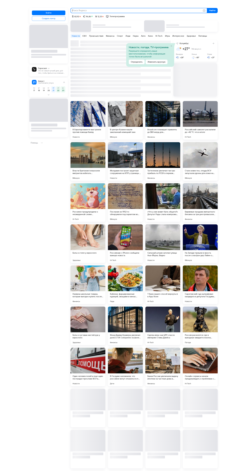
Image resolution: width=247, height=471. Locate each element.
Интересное (178, 36)
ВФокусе (113, 137)
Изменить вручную (156, 62)
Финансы (110, 36)
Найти (212, 10)
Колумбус (184, 43)
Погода (188, 342)
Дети (112, 384)
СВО (84, 36)
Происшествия (96, 36)
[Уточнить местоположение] (176, 43)
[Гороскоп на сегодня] (48, 70)
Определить (137, 62)
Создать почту (48, 18)
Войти (48, 13)
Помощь (34, 143)
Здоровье (191, 36)
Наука (135, 36)
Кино (150, 36)
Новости (76, 36)
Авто (143, 36)
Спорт (120, 36)
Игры (167, 36)
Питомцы (202, 36)
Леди (127, 36)
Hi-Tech (158, 36)
